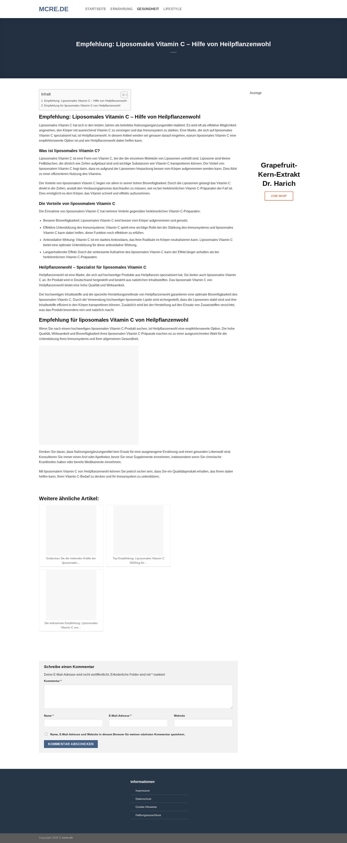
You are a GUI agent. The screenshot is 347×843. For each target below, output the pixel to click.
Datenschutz (143, 798)
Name (48, 715)
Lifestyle (172, 9)
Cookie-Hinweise (146, 806)
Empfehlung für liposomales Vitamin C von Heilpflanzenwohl (82, 105)
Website (179, 715)
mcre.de (53, 9)
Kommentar (52, 680)
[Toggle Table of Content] (122, 94)
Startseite (95, 9)
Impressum (143, 790)
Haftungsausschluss (148, 815)
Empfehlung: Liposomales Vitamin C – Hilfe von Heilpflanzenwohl (85, 100)
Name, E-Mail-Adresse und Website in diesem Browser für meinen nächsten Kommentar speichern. (117, 734)
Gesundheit (148, 9)
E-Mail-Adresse (120, 715)
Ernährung (121, 9)
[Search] (306, 9)
